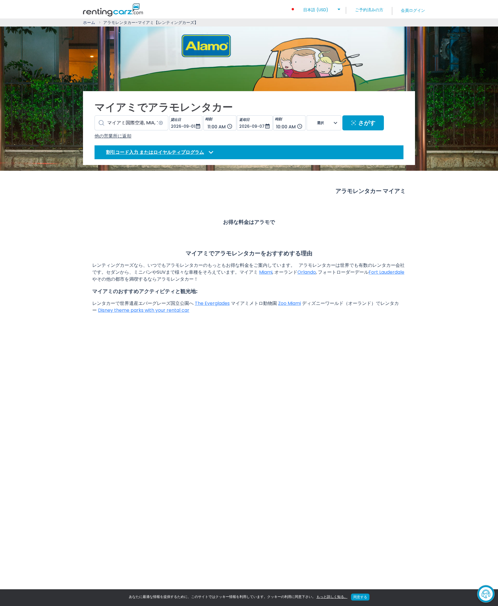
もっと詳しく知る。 (332, 596)
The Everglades (212, 303)
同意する (360, 596)
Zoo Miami (289, 303)
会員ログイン (413, 10)
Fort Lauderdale (386, 272)
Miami (265, 272)
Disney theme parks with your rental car (143, 310)
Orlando (306, 272)
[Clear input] (161, 123)
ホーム (89, 22)
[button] (316, 8)
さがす (367, 123)
